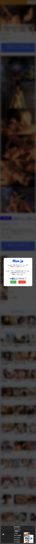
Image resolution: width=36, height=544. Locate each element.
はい (13, 282)
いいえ (22, 282)
